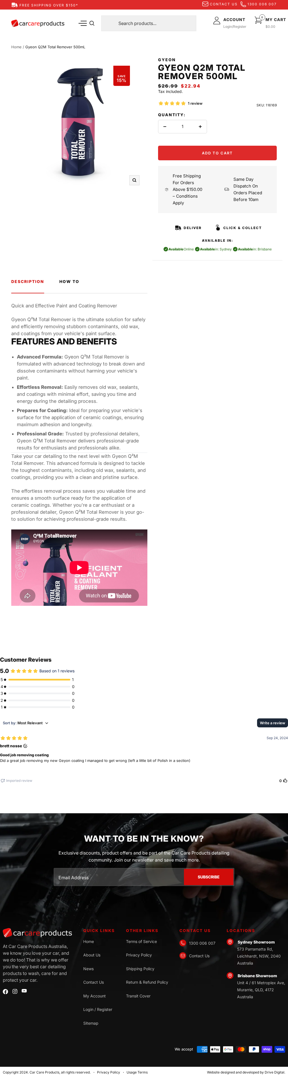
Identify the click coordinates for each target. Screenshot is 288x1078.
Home (16, 47)
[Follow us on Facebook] (5, 991)
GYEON (167, 59)
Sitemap (90, 1023)
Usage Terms (137, 1072)
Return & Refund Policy (147, 982)
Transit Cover (138, 996)
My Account (94, 996)
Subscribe (209, 876)
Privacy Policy (139, 955)
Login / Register (97, 1009)
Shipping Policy (140, 968)
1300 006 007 (262, 4)
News (88, 968)
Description (27, 281)
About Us (91, 955)
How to (69, 281)
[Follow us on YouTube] (24, 991)
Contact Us (93, 982)
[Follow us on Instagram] (14, 991)
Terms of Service (141, 941)
